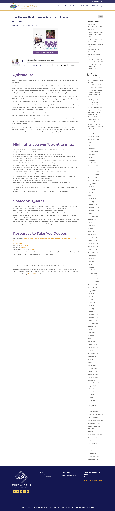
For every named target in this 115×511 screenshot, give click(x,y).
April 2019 (91, 338)
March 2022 (92, 234)
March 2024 (92, 163)
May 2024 (91, 157)
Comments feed (93, 457)
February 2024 (93, 166)
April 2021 (91, 267)
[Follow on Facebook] (14, 491)
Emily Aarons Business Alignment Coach (47, 507)
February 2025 (93, 151)
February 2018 (92, 368)
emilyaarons (17, 25)
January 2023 (92, 204)
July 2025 (91, 145)
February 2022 (93, 237)
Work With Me (83, 6)
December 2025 (93, 136)
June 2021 (91, 261)
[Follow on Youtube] (24, 491)
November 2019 (93, 317)
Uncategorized (93, 443)
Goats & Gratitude (94, 417)
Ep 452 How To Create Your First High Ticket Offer (95, 34)
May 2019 (91, 335)
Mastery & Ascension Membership (68, 476)
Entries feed (92, 454)
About (59, 6)
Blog (89, 408)
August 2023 (92, 184)
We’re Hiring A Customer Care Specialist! (94, 102)
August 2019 (92, 326)
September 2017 (93, 383)
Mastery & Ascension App (93, 480)
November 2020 (93, 282)
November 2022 (93, 210)
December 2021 (93, 243)
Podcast (68, 6)
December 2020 (93, 279)
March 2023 (92, 199)
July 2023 (91, 187)
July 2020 (91, 294)
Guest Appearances (45, 476)
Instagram (25, 247)
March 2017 (92, 401)
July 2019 (91, 329)
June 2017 (91, 392)
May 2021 (91, 264)
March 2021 (91, 270)
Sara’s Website (18, 243)
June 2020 (91, 297)
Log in (90, 451)
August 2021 (92, 255)
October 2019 (92, 320)
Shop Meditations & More (92, 473)
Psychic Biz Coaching (95, 434)
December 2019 (93, 315)
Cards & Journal (66, 472)
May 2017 (91, 395)
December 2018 (93, 347)
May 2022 (91, 228)
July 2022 (91, 222)
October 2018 (92, 350)
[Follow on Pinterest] (21, 491)
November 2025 (93, 139)
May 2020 (91, 300)
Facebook (24, 245)
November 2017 (93, 377)
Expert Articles (93, 411)
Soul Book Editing (94, 437)
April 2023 (91, 196)
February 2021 (92, 273)
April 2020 (91, 303)
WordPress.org (93, 459)
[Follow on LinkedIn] (28, 491)
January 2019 (92, 344)
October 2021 (92, 249)
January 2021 (92, 276)
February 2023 (93, 202)
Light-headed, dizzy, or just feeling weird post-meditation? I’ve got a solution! (95, 124)
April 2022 (91, 231)
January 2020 (92, 311)
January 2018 (92, 371)
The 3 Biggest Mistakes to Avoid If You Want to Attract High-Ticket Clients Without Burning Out (95, 64)
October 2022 (92, 213)
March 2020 (92, 306)
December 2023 (93, 172)
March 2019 (92, 341)
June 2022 (91, 225)
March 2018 (92, 365)
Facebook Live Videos (95, 414)
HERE (61, 265)
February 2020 (93, 309)
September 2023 (93, 181)
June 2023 (91, 190)
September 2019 (93, 323)
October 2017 (92, 380)
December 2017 (93, 374)
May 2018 (91, 359)
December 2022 (93, 207)
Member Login (98, 1)
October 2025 (92, 142)
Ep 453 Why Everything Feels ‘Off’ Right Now (95, 27)
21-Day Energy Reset (99, 6)
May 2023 (91, 193)
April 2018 (91, 362)
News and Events (94, 423)
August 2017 (92, 386)
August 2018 (92, 356)
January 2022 (92, 240)
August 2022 (92, 219)
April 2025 (91, 148)
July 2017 (91, 389)
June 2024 (91, 154)
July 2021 (91, 258)
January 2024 (92, 169)
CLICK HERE (31, 274)
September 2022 (93, 216)
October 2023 (92, 178)
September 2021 (93, 252)
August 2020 (92, 291)
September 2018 (93, 353)
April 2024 (91, 160)
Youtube (32, 249)
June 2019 (91, 332)
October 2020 (92, 285)
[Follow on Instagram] (17, 491)
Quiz (74, 6)
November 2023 (93, 175)
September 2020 (93, 288)
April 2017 (91, 398)
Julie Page (91, 100)
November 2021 (93, 246)
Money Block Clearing (95, 420)
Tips (89, 440)
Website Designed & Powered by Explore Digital (78, 507)
